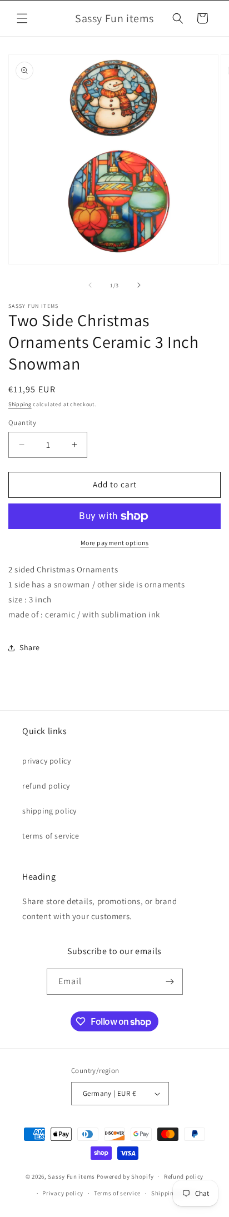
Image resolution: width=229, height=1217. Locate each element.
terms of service (50, 836)
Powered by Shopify (125, 1176)
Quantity (22, 422)
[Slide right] (139, 285)
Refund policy (183, 1176)
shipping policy (49, 811)
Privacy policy (62, 1193)
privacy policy (46, 761)
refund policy (46, 786)
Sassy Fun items (71, 1176)
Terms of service (117, 1193)
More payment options (115, 542)
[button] (22, 18)
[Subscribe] (170, 982)
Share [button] (29, 647)
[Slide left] (90, 285)
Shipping (20, 404)
